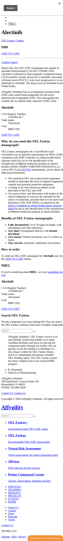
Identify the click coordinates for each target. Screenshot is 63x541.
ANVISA (26, 169)
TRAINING (14, 489)
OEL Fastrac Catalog (12, 40)
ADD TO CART (10, 53)
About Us (13, 507)
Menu (12, 24)
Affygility (12, 407)
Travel (11, 519)
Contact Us (7, 393)
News (11, 513)
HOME (12, 501)
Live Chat (45, 538)
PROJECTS (14, 495)
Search (13, 62)
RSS (14, 536)
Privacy (22, 536)
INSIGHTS (14, 492)
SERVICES (14, 486)
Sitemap (5, 536)
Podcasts (12, 516)
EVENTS (13, 498)
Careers (12, 510)
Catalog (5, 62)
